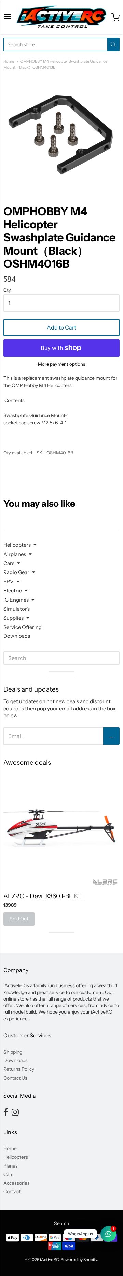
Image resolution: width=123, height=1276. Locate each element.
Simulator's (16, 609)
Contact (11, 1191)
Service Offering (22, 627)
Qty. (7, 290)
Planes (10, 1166)
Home (8, 61)
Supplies (13, 618)
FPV (8, 581)
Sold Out (19, 919)
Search (61, 1223)
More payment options (61, 364)
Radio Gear (16, 572)
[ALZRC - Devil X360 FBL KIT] (61, 829)
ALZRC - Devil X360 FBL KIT (43, 896)
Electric (12, 590)
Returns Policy (18, 1069)
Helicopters (17, 545)
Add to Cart (61, 327)
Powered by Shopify (78, 1259)
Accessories (16, 1183)
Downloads (16, 636)
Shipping (12, 1052)
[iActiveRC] (61, 17)
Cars (8, 563)
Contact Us (15, 1078)
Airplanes (14, 554)
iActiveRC (49, 1259)
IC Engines (16, 599)
